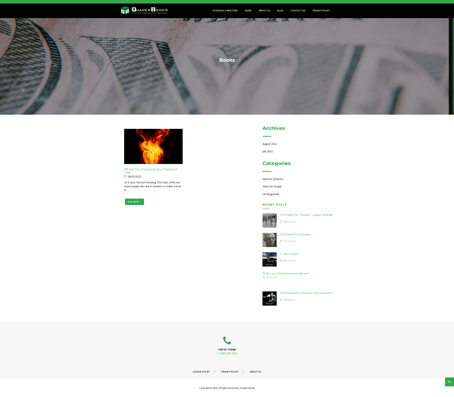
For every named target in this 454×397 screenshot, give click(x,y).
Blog (280, 10)
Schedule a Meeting (224, 10)
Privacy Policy (321, 10)
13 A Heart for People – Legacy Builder (306, 215)
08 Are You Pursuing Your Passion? (150, 169)
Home (248, 10)
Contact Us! (297, 10)
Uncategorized (270, 194)
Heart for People (272, 186)
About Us (264, 10)
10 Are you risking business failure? (285, 273)
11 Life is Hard (289, 254)
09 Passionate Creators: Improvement (306, 293)
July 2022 (267, 151)
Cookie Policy (201, 371)
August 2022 (269, 144)
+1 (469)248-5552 (227, 353)
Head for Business (273, 179)
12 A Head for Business (295, 234)
